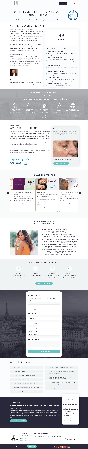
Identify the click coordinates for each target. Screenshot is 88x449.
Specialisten (43, 3)
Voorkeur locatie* (32, 323)
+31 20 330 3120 (67, 420)
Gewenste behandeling (33, 329)
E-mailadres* (31, 318)
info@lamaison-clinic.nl (25, 440)
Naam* (29, 300)
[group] (23, 195)
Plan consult (63, 3)
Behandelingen (34, 3)
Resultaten (55, 3)
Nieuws (49, 3)
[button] (30, 151)
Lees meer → (26, 207)
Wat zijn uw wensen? (33, 334)
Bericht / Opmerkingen (33, 339)
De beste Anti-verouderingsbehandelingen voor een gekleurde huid (23, 194)
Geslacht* (30, 306)
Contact (70, 3)
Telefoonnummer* (32, 313)
